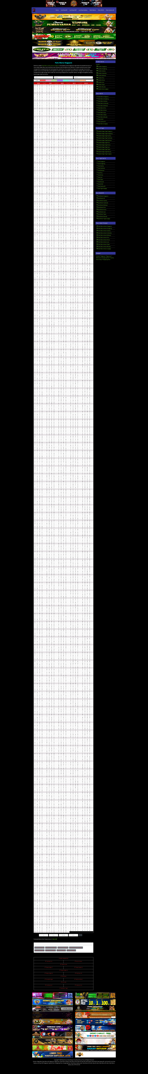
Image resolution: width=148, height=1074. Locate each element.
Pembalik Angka (49, 979)
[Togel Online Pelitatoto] (74, 49)
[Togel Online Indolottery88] (95, 1028)
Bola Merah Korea (102, 209)
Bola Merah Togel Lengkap (104, 218)
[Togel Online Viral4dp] (74, 56)
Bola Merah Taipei (102, 214)
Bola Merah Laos (102, 212)
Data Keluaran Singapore (51, 947)
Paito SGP (54, 939)
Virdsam (98, 256)
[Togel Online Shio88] (95, 1048)
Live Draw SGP (73, 10)
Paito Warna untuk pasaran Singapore (50, 65)
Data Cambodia (101, 168)
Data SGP (83, 1061)
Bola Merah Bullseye (103, 205)
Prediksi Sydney (102, 71)
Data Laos (100, 177)
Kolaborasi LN (79, 985)
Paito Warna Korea (102, 110)
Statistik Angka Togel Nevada (104, 151)
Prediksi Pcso (101, 78)
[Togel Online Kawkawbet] (52, 1008)
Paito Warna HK (45, 1061)
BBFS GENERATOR (64, 958)
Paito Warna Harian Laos (103, 242)
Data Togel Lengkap (102, 188)
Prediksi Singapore (71, 950)
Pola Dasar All (79, 973)
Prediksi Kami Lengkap (103, 89)
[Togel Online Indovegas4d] (95, 1054)
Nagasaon (103, 256)
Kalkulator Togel (64, 988)
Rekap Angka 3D (79, 967)
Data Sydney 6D (101, 186)
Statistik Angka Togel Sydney (104, 136)
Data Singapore (101, 161)
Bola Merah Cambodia (103, 203)
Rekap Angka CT (49, 967)
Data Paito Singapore (39, 950)
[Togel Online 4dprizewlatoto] (52, 1041)
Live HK (98, 64)
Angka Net (39, 1061)
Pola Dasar (64, 976)
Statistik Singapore (61, 950)
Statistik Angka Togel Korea (104, 145)
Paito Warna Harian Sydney (104, 230)
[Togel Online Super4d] (74, 30)
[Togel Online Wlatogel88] (52, 1035)
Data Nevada (101, 181)
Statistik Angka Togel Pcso (104, 142)
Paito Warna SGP (73, 1061)
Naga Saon (57, 1061)
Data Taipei (100, 179)
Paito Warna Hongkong (103, 99)
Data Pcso (100, 172)
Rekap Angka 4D (49, 973)
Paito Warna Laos (102, 112)
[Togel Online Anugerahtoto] (95, 1022)
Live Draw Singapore (39, 947)
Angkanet (46, 1063)
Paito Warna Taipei (102, 114)
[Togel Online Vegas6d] (52, 1015)
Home (57, 10)
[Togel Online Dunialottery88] (95, 1015)
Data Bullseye (101, 170)
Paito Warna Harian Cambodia (105, 233)
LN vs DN (64, 982)
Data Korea (100, 175)
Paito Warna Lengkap (103, 124)
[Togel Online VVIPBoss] (74, 17)
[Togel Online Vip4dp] (95, 1008)
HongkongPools (66, 1063)
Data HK (79, 1061)
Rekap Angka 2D (64, 970)
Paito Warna (93, 10)
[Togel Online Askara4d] (52, 1022)
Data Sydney (101, 166)
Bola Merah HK (101, 198)
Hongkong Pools (106, 259)
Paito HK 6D (101, 10)
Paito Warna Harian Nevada (104, 246)
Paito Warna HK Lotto (87, 1063)
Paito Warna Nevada (102, 117)
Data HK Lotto (96, 1063)
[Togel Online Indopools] (95, 1041)
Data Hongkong (101, 163)
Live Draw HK (64, 10)
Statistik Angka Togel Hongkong (105, 133)
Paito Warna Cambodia (103, 103)
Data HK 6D (100, 184)
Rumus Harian (79, 961)
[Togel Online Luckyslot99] (95, 1002)
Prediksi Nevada (102, 87)
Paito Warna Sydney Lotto (76, 1063)
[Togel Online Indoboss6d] (95, 995)
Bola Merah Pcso (102, 207)
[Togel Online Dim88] (74, 23)
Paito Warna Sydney (102, 101)
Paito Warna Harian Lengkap (104, 249)
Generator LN (49, 961)
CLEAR (37, 80)
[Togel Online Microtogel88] (52, 995)
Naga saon (108, 256)
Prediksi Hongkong (102, 69)
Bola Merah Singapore (50, 950)
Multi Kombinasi (79, 979)
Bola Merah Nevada (102, 216)
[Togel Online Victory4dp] (52, 1002)
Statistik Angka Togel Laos (104, 147)
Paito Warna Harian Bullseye (104, 235)
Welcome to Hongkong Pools (102, 258)
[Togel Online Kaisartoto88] (52, 1048)
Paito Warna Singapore (63, 62)
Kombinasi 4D (49, 985)
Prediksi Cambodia (102, 73)
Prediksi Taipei (101, 84)
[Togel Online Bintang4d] (52, 1028)
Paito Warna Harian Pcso (103, 237)
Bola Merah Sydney (102, 200)
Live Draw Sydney (83, 10)
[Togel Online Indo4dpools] (52, 1054)
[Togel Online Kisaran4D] (74, 36)
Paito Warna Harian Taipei (104, 244)
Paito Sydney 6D (110, 10)
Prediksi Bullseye (102, 75)
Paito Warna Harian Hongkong (105, 228)
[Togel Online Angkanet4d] (95, 1035)
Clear (80, 935)
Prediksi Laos (101, 82)
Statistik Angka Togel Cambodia (105, 138)
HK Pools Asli (77, 1064)
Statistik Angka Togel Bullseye (105, 140)
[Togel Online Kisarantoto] (74, 43)
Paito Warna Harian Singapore (76, 947)
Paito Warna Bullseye (103, 105)
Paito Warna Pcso (102, 108)
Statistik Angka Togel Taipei (104, 149)
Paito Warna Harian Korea (104, 240)
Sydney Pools (51, 1063)
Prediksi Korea (101, 80)
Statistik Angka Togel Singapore (105, 131)
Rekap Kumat (64, 964)
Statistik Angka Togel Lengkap (105, 154)
